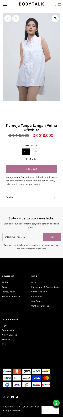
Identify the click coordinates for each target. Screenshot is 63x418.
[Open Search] (54, 4)
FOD (4, 344)
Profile (5, 282)
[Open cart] (59, 4)
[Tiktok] (17, 398)
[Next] (15, 18)
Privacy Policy (8, 291)
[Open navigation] (8, 4)
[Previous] (7, 18)
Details (9, 197)
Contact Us (36, 296)
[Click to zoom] (55, 18)
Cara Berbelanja (39, 291)
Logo (4, 325)
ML (35, 151)
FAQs (33, 282)
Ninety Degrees (9, 335)
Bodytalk (6, 339)
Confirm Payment (40, 306)
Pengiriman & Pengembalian (45, 287)
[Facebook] (4, 398)
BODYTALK (15, 406)
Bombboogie (8, 330)
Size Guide (31, 159)
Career (5, 287)
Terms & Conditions (12, 296)
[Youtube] (12, 398)
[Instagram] (8, 398)
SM (25, 151)
